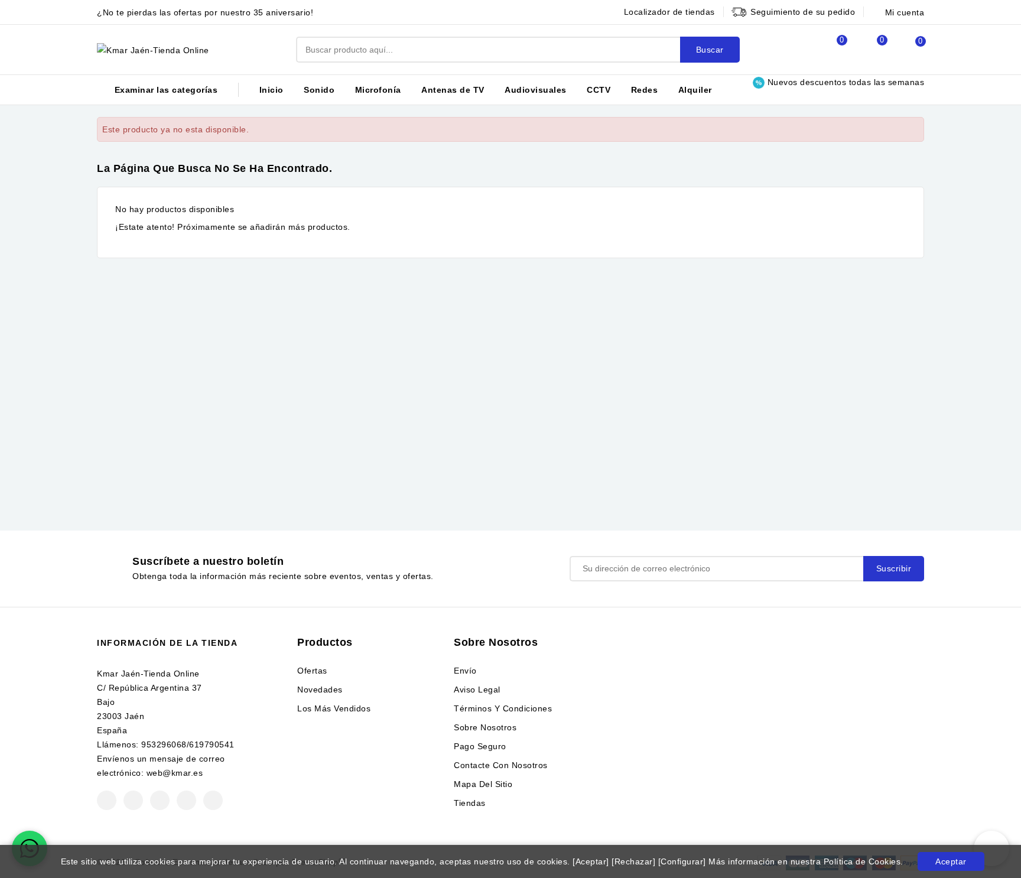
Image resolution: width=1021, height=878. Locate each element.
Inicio (271, 90)
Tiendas (470, 803)
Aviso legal (477, 689)
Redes (644, 90)
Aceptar (951, 861)
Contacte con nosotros (501, 765)
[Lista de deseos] (869, 50)
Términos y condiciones (503, 708)
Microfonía (378, 90)
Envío (465, 670)
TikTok (213, 800)
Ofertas (312, 670)
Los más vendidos (333, 708)
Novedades (320, 689)
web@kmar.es (175, 773)
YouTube (160, 800)
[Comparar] (829, 49)
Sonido (319, 90)
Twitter (133, 800)
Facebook (106, 800)
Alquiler (695, 90)
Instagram (186, 800)
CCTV (598, 90)
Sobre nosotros (485, 727)
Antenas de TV (453, 90)
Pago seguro (480, 746)
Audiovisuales (536, 90)
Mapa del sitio (483, 784)
